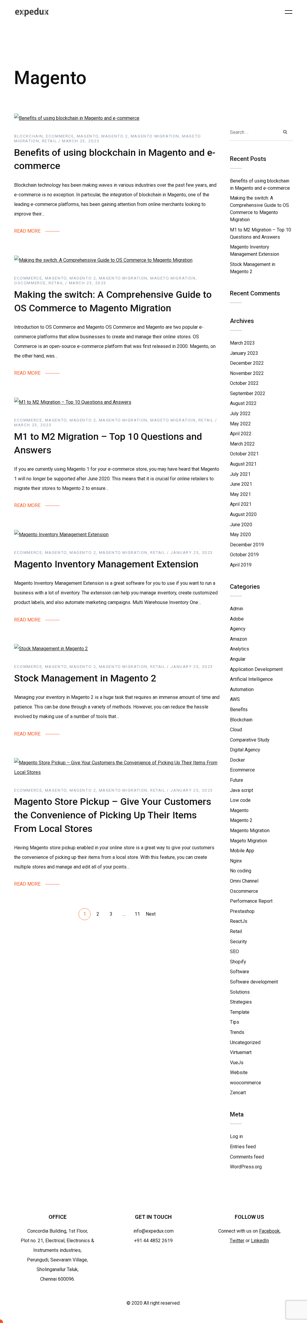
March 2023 (242, 343)
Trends (237, 1032)
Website (239, 1072)
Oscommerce (244, 891)
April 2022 (241, 433)
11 (137, 914)
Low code (240, 800)
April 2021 (241, 504)
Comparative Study (250, 740)
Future (236, 780)
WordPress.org (246, 1167)
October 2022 (244, 383)
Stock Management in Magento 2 (85, 678)
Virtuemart (241, 1052)
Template (239, 1012)
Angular (238, 659)
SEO (234, 951)
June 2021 (241, 484)
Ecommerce (242, 770)
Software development (254, 982)
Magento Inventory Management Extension (106, 564)
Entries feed (243, 1146)
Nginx (236, 861)
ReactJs (238, 921)
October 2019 (244, 554)
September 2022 (247, 393)
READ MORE (27, 231)
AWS (235, 699)
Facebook (269, 1231)
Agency (238, 629)
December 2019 (247, 545)
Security (238, 941)
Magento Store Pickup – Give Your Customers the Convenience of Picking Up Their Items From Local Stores (112, 815)
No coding (240, 871)
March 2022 (242, 444)
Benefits (239, 709)
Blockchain (241, 720)
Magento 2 (241, 820)
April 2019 (241, 565)
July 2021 (240, 474)
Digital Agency (245, 750)
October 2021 (244, 454)
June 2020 (241, 524)
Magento (239, 810)
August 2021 (243, 464)
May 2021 (240, 494)
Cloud (236, 729)
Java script (241, 790)
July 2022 (240, 413)
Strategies (241, 1002)
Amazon (238, 639)
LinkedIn (260, 1240)
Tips (234, 1022)
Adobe (237, 619)
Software (239, 971)
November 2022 (247, 373)
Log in (236, 1136)
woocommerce (245, 1083)
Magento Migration (250, 830)
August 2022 (243, 403)
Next (151, 914)
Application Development (256, 669)
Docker (237, 760)
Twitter (237, 1240)
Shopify (238, 962)
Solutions (240, 992)
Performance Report (251, 901)
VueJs (236, 1062)
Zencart (238, 1092)
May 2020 (240, 534)
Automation (242, 689)
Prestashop (242, 911)
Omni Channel (244, 881)
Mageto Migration (248, 841)
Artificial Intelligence (251, 679)
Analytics (239, 649)
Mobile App (242, 850)
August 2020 (243, 514)
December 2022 (247, 363)
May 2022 (240, 424)
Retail (236, 931)
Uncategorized (245, 1042)
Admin (236, 609)
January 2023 (244, 353)
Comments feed (247, 1157)
